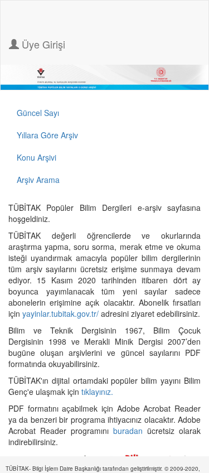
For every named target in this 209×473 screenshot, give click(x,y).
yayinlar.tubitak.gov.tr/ (60, 313)
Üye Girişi (42, 44)
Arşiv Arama (38, 179)
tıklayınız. (98, 391)
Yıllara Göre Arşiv (47, 135)
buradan (130, 430)
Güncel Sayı (38, 112)
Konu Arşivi (36, 157)
